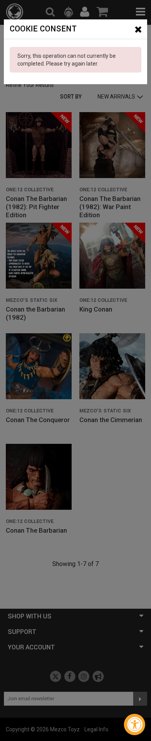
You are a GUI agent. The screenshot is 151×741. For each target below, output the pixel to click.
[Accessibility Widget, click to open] (134, 724)
